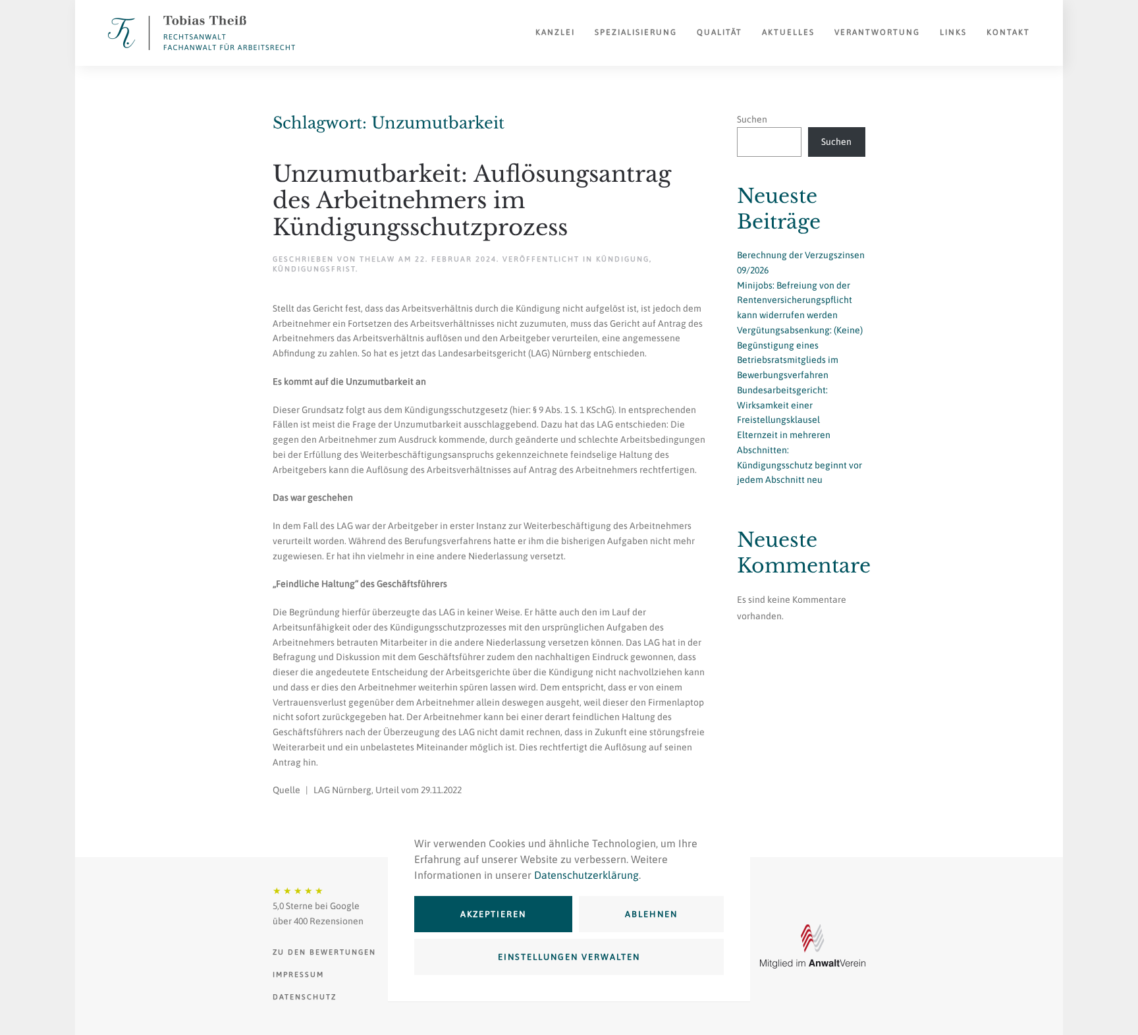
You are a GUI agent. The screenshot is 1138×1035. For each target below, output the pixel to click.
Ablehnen (651, 914)
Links (953, 32)
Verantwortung (877, 32)
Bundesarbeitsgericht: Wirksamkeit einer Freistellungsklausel (782, 405)
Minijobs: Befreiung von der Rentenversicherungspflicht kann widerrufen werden (794, 300)
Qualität (719, 32)
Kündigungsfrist (314, 269)
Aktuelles (788, 32)
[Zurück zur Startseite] (201, 33)
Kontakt (1008, 32)
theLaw (377, 259)
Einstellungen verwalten (569, 957)
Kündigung (622, 259)
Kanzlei (555, 32)
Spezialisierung (636, 32)
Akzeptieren (493, 914)
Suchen (752, 119)
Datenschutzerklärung (586, 875)
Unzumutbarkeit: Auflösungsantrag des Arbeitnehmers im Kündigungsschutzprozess (472, 201)
